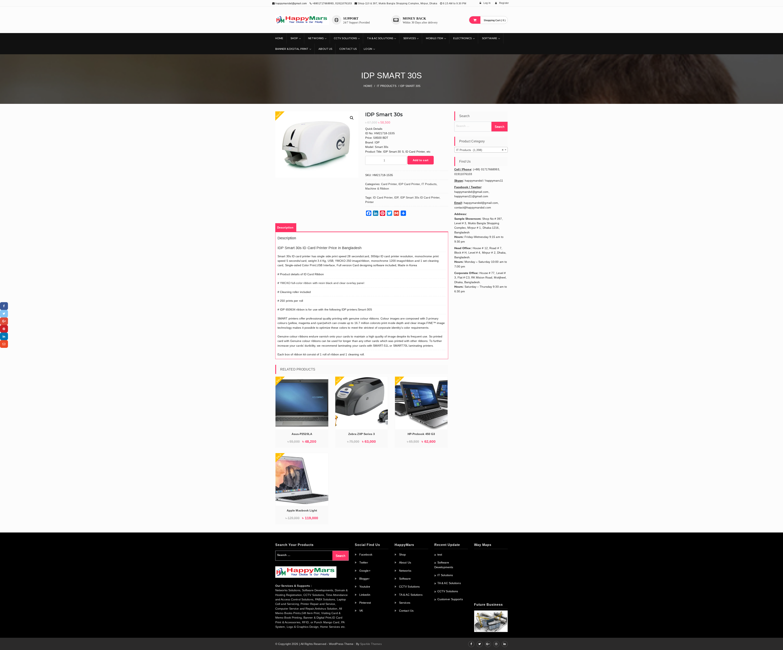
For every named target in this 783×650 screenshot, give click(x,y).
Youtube (364, 586)
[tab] (285, 227)
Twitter (363, 562)
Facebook (365, 554)
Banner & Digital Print (291, 48)
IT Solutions (445, 575)
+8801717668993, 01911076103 (332, 3)
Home (279, 38)
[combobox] (481, 150)
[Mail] (4, 344)
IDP (396, 197)
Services (409, 38)
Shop (294, 38)
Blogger (364, 578)
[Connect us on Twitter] (480, 644)
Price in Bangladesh (345, 248)
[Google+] (4, 321)
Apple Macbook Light (302, 510)
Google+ (364, 570)
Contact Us (348, 48)
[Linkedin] (4, 336)
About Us (325, 48)
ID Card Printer (383, 197)
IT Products (386, 86)
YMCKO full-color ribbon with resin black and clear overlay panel (322, 283)
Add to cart (420, 160)
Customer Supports (450, 599)
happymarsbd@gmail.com (291, 3)
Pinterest (365, 602)
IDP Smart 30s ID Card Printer (420, 197)
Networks (316, 38)
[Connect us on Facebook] (471, 644)
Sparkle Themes (371, 644)
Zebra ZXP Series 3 (361, 434)
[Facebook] (4, 306)
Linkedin (364, 594)
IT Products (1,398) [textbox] (480, 150)
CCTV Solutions (345, 38)
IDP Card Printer (409, 184)
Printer (369, 202)
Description (285, 227)
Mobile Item (434, 38)
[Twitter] (4, 313)
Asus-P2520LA (302, 434)
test (439, 554)
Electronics (462, 38)
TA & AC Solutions (380, 38)
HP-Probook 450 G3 (421, 434)
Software (489, 38)
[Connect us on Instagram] (496, 644)
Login (368, 48)
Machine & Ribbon (377, 188)
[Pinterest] (4, 329)
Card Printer (389, 184)
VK (361, 610)
